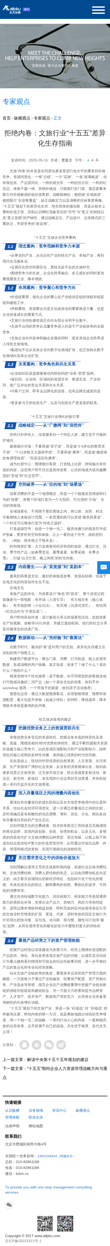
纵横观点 (22, 118)
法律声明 (12, 1126)
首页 (7, 118)
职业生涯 (36, 1117)
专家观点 (42, 118)
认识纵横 (12, 1110)
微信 (49, 1045)
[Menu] (98, 9)
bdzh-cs (22, 1174)
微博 (61, 1045)
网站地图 (36, 1126)
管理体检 (12, 1117)
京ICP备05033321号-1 (23, 1241)
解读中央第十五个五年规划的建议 (58, 1059)
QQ (24, 1045)
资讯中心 (59, 1110)
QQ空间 (36, 1045)
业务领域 (36, 1110)
